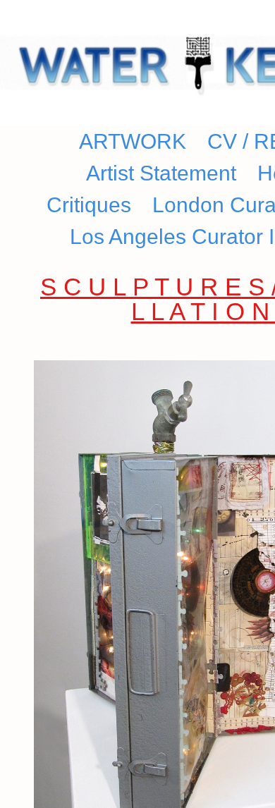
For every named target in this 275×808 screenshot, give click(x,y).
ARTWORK (146, 141)
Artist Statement (158, 173)
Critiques (93, 205)
